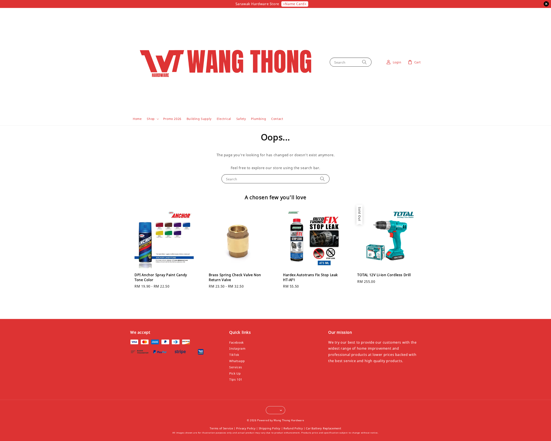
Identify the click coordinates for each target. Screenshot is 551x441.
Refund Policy (293, 428)
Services (235, 367)
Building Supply (199, 119)
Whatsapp (237, 361)
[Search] (364, 62)
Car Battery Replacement (323, 428)
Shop (151, 119)
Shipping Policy (270, 428)
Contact (277, 119)
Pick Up (235, 373)
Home (137, 119)
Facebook (236, 343)
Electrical (224, 119)
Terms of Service (221, 428)
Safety (241, 119)
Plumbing (258, 119)
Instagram (237, 348)
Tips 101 (235, 379)
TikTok (234, 355)
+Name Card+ (295, 4)
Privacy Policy (246, 428)
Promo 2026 (172, 119)
